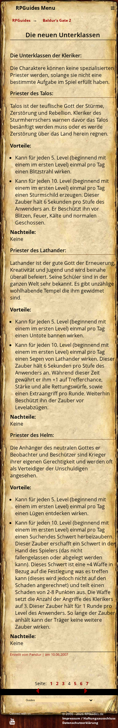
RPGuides (21, 20)
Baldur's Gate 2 (57, 20)
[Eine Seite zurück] (37, 692)
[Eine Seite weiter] (85, 692)
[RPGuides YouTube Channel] (12, 722)
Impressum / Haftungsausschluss (88, 718)
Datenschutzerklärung (80, 722)
